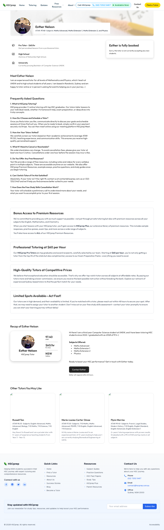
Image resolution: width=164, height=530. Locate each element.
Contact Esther (79, 369)
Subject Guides (93, 469)
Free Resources (56, 5)
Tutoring (32, 5)
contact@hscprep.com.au (138, 486)
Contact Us (137, 5)
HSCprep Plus (92, 483)
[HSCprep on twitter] (18, 484)
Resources (51, 476)
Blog (48, 487)
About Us (50, 480)
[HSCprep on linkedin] (25, 484)
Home (22, 5)
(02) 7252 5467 (134, 478)
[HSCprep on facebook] (6, 484)
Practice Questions (95, 472)
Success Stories (53, 483)
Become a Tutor (53, 490)
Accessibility (154, 525)
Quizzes (44, 5)
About (70, 5)
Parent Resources (94, 487)
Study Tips (91, 480)
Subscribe (150, 506)
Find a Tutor (52, 472)
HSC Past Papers (94, 476)
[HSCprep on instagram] (12, 484)
